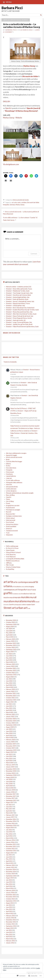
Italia (30, 593)
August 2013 (10, 903)
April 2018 (9, 785)
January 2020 (10, 742)
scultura (24, 604)
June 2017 (9, 806)
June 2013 (9, 907)
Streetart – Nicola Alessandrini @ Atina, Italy (19, 312)
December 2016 (11, 819)
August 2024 (10, 626)
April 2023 (9, 660)
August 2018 (10, 777)
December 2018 (11, 769)
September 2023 (11, 649)
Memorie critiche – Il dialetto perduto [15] (18, 286)
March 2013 (9, 913)
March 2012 (9, 938)
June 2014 (9, 882)
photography (17, 604)
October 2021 (10, 697)
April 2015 (9, 861)
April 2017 (9, 811)
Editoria (8, 463)
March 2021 (9, 712)
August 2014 (10, 878)
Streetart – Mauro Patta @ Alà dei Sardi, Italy (19, 316)
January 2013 (10, 917)
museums (6, 604)
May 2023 (9, 658)
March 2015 (9, 863)
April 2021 (9, 710)
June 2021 (9, 706)
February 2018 (10, 790)
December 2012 (11, 920)
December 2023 (11, 643)
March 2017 (9, 813)
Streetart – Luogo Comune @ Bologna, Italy (19, 322)
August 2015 (10, 853)
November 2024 (11, 620)
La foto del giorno (11, 491)
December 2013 (11, 894)
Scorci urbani (10, 522)
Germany (12, 204)
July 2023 (9, 654)
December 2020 (11, 718)
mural (12, 597)
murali (33, 597)
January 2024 (10, 641)
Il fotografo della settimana (14, 482)
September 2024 (11, 624)
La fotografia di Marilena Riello (15, 559)
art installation (16, 586)
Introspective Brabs (12, 487)
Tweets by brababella (10, 362)
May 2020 (9, 733)
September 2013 (11, 901)
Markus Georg (20, 204)
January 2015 (10, 867)
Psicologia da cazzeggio (13, 510)
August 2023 (10, 651)
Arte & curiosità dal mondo (16, 20)
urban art (22, 607)
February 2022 (10, 689)
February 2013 (10, 915)
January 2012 (10, 943)
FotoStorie (9, 474)
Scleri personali (10, 520)
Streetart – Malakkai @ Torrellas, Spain (17, 291)
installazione (25, 593)
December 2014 (11, 869)
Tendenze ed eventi (12, 530)
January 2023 (10, 666)
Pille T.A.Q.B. (10, 565)
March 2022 (9, 687)
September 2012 (11, 926)
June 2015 (9, 857)
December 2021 (11, 693)
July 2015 (9, 855)
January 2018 (10, 792)
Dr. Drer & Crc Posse (12, 548)
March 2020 (9, 737)
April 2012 (9, 936)
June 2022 (9, 681)
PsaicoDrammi (10, 507)
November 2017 (11, 796)
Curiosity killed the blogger (14, 461)
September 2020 (11, 725)
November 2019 (11, 746)
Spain (33, 604)
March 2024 (9, 637)
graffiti (8, 593)
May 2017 (9, 809)
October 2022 (10, 672)
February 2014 (10, 890)
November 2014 (11, 871)
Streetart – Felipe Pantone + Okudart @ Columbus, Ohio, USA (24, 433)
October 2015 (10, 848)
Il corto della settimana (13, 480)
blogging (31, 586)
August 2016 (10, 827)
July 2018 (9, 779)
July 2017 (9, 804)
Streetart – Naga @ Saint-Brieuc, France (18, 303)
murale (17, 597)
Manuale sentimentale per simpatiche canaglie (19, 493)
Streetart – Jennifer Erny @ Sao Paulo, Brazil (19, 324)
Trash (7, 533)
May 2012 (9, 934)
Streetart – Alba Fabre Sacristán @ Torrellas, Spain (21, 314)
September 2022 (11, 674)
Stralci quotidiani (11, 526)
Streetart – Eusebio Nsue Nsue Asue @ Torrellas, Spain (22, 310)
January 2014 (10, 892)
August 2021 (10, 702)
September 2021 (11, 700)
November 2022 (11, 670)
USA (29, 608)
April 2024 (9, 635)
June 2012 (9, 932)
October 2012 (10, 924)
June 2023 (9, 656)
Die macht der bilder (30, 76)
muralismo (21, 601)
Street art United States (13, 567)
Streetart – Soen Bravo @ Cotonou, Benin (18, 295)
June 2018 (9, 781)
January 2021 (10, 716)
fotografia (6, 204)
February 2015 (10, 865)
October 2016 (10, 823)
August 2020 (10, 727)
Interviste (9, 484)
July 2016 (9, 830)
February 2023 (10, 664)
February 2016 (10, 840)
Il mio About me (11, 554)
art (13, 202)
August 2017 (10, 802)
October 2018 (10, 773)
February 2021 (10, 714)
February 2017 (10, 815)
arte (15, 202)
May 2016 (9, 834)
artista (26, 586)
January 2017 (10, 817)
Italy (34, 593)
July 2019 (9, 754)
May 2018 (9, 783)
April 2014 (9, 886)
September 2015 (11, 850)
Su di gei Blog (10, 569)
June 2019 (9, 756)
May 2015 (9, 859)
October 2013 (10, 899)
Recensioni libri (10, 514)
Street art (9, 528)
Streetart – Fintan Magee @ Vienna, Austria (19, 318)
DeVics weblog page (12, 546)
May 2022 (9, 683)
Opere (8, 499)
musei (37, 602)
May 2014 (9, 884)
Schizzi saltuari (10, 518)
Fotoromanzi (10, 472)
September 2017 (11, 800)
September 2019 (11, 750)
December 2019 (11, 744)
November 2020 (11, 721)
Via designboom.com (11, 164)
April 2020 (9, 735)
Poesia (8, 503)
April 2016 (9, 836)
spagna (29, 604)
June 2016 (9, 832)
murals (31, 601)
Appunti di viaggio (11, 455)
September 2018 (11, 775)
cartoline (23, 202)
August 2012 (10, 928)
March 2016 (9, 838)
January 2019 (10, 767)
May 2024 (9, 633)
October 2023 (10, 647)
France (28, 590)
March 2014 (9, 888)
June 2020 (9, 731)
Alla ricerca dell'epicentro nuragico (16, 453)
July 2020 (9, 729)
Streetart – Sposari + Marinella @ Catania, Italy (20, 301)
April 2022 (9, 685)
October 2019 (10, 748)
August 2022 (10, 677)
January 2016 (10, 842)
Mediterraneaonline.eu (13, 561)
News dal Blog (10, 495)
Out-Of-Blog (10, 501)
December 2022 (11, 668)
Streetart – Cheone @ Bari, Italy (15, 305)
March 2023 (9, 662)
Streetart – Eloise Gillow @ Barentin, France (19, 289)
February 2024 (10, 639)
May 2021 (9, 708)
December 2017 (11, 794)
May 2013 (9, 909)
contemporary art (11, 590)
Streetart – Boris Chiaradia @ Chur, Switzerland (20, 307)
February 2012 (10, 941)
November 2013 (11, 896)
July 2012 (9, 930)
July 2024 (9, 628)
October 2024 (10, 622)
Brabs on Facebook (11, 333)
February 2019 (10, 765)
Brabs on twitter (11, 357)
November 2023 (11, 645)
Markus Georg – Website (12, 118)
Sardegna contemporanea (14, 516)
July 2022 (9, 679)
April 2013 (9, 911)
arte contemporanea (23, 582)
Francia (33, 590)
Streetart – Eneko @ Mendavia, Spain (17, 299)
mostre (6, 597)
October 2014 (10, 873)
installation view (16, 593)
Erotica (8, 466)
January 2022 (10, 691)
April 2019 (9, 760)
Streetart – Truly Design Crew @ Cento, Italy (19, 293)
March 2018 (9, 788)
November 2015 (11, 846)
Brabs (8, 459)
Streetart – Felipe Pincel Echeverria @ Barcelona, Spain (22, 326)
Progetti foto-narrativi (12, 505)
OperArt (8, 108)
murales (25, 597)
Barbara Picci (12, 8)
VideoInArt (9, 535)
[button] (15, 130)
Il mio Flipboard (10, 556)
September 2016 (11, 825)
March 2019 (9, 762)
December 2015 (11, 844)
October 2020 (10, 723)
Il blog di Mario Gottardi (13, 552)
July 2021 (9, 704)
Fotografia (9, 470)
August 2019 (10, 752)
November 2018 (11, 771)
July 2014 (9, 880)
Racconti (8, 512)
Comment (34, 254)
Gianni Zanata (10, 550)
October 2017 (10, 798)
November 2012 (11, 922)
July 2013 (9, 905)
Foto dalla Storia (11, 468)
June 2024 (9, 631)
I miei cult (9, 478)
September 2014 (11, 876)
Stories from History (12, 524)
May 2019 (9, 758)
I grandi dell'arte (11, 476)
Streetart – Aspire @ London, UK (15, 320)
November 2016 (11, 821)
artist (22, 586)
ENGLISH (6, 101)
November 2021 (11, 695)
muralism (9, 601)
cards (19, 202)
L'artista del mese (11, 489)
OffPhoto (9, 563)
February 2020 (10, 739)
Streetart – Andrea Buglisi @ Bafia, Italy (17, 297)
